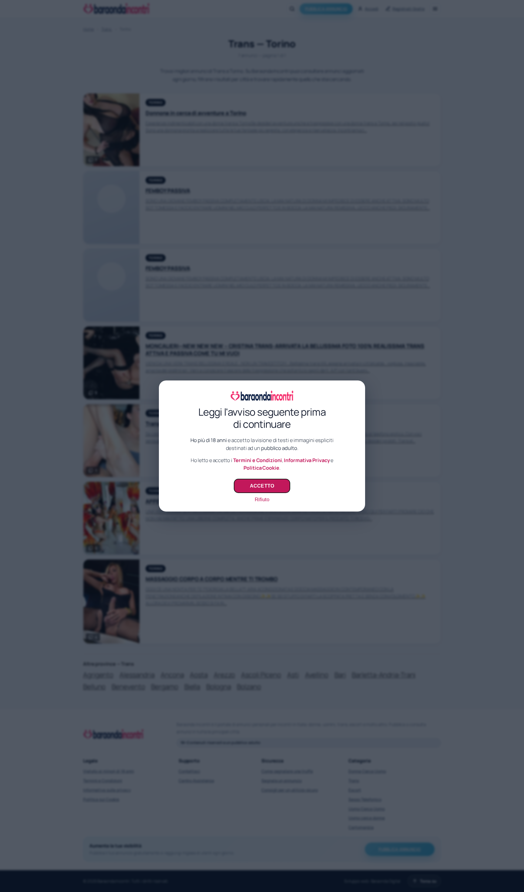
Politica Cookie (261, 468)
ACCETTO (262, 485)
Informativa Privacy (307, 460)
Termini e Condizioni (257, 460)
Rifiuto (262, 499)
